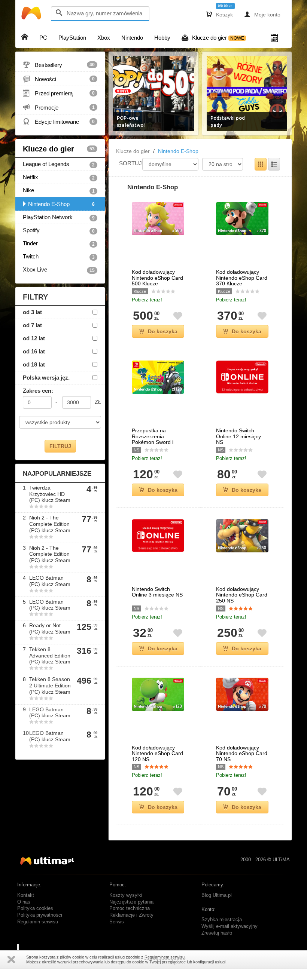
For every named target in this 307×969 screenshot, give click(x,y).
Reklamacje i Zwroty (131, 915)
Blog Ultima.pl (216, 895)
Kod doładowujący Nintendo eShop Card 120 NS (157, 753)
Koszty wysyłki (125, 895)
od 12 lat (34, 338)
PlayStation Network (59, 217)
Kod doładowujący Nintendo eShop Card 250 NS (241, 595)
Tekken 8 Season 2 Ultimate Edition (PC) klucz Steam (50, 685)
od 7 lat (32, 325)
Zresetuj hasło (216, 933)
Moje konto (262, 14)
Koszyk (219, 14)
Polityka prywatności (39, 915)
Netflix (59, 177)
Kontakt (25, 895)
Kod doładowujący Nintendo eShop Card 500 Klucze (157, 277)
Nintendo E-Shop (61, 204)
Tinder (59, 243)
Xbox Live (59, 269)
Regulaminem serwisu (165, 957)
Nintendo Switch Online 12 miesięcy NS (238, 436)
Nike (59, 190)
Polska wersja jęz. (46, 377)
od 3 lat (32, 312)
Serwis (116, 921)
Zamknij (11, 959)
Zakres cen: (38, 390)
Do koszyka (162, 331)
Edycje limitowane (59, 121)
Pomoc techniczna (129, 908)
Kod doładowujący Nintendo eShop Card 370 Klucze (241, 277)
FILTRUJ (60, 446)
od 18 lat (34, 364)
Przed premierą (59, 93)
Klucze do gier (59, 149)
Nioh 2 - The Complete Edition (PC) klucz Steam (49, 524)
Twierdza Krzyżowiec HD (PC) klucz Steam (49, 494)
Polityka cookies (35, 908)
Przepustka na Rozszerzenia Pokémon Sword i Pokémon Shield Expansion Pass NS (155, 442)
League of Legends (59, 164)
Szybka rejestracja (221, 919)
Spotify (59, 230)
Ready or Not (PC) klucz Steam (49, 628)
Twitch (59, 256)
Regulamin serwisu (37, 921)
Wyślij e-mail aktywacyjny (229, 926)
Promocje (59, 107)
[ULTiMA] (32, 14)
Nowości (59, 79)
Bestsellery (59, 64)
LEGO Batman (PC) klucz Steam (49, 581)
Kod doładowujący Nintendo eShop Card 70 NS (241, 753)
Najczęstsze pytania (131, 902)
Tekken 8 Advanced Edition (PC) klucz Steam (49, 655)
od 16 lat (34, 351)
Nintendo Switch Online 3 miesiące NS (157, 592)
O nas (23, 902)
